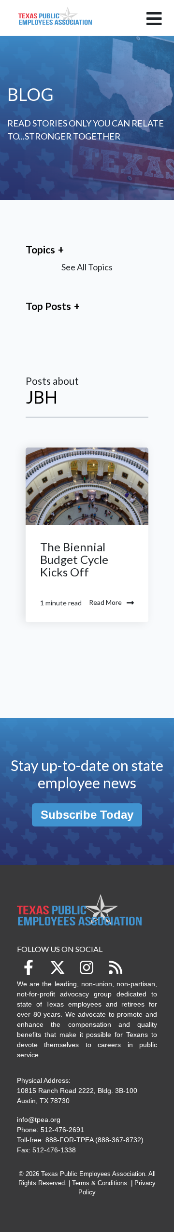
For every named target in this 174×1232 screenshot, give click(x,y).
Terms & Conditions (99, 1183)
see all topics (87, 267)
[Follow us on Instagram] (86, 967)
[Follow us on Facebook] (28, 967)
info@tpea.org (38, 1119)
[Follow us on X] (57, 967)
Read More (105, 602)
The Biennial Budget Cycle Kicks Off (74, 559)
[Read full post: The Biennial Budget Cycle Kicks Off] (87, 486)
